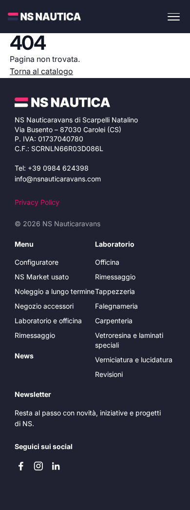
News (24, 356)
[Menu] (173, 16)
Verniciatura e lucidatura (133, 359)
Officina (107, 262)
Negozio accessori (44, 306)
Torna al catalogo (41, 71)
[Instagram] (38, 466)
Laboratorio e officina (48, 320)
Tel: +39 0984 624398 (52, 168)
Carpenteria (114, 320)
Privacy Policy (37, 202)
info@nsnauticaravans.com (58, 179)
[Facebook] (21, 466)
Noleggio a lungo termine (55, 291)
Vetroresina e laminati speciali (129, 340)
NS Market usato (42, 277)
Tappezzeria (115, 291)
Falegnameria (116, 306)
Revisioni (109, 374)
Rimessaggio (35, 335)
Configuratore (36, 262)
